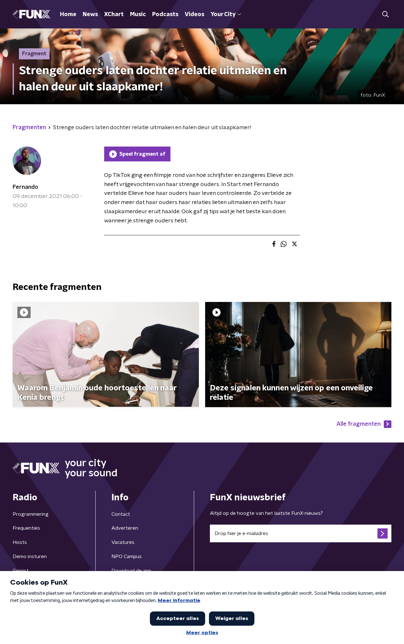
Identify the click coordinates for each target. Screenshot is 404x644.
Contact (120, 514)
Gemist (21, 570)
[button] (385, 14)
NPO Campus (126, 556)
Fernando (25, 187)
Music (138, 14)
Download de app (131, 570)
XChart (114, 14)
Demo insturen (30, 556)
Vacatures (122, 542)
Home (68, 14)
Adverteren (124, 528)
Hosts (20, 542)
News (90, 14)
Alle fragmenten (358, 424)
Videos (194, 14)
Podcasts (165, 14)
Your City (223, 14)
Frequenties (26, 528)
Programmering (31, 514)
